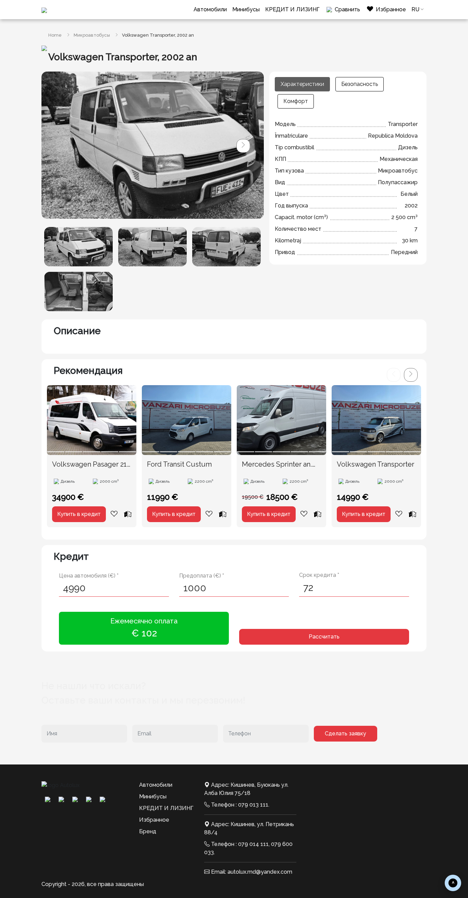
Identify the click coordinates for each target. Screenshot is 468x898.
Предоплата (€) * (201, 575)
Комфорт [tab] (295, 101)
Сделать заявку (345, 733)
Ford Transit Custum (179, 464)
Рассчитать (324, 636)
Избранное (154, 820)
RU (415, 9)
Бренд (147, 831)
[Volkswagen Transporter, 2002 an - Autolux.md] (78, 246)
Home (55, 35)
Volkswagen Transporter (375, 464)
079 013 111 (253, 804)
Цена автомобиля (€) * (89, 575)
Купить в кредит (79, 514)
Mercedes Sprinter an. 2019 (277, 464)
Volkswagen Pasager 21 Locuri (89, 464)
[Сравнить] (127, 514)
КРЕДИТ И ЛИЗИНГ (292, 9)
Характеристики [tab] (302, 84)
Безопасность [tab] (359, 84)
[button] (243, 146)
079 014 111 (253, 844)
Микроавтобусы (92, 35)
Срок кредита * (319, 575)
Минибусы (246, 9)
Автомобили (210, 9)
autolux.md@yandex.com (259, 872)
